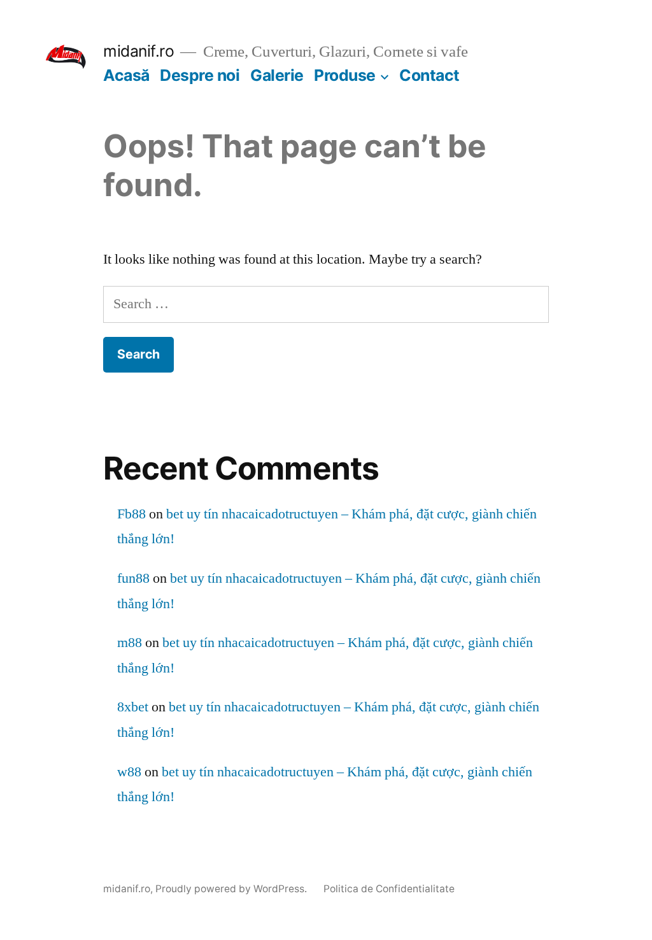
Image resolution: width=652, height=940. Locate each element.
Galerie (277, 75)
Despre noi (199, 75)
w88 (129, 772)
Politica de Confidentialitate (389, 889)
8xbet (132, 707)
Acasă (126, 75)
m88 (129, 643)
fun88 (133, 578)
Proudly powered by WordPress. (232, 889)
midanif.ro (138, 51)
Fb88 (131, 514)
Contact (429, 75)
